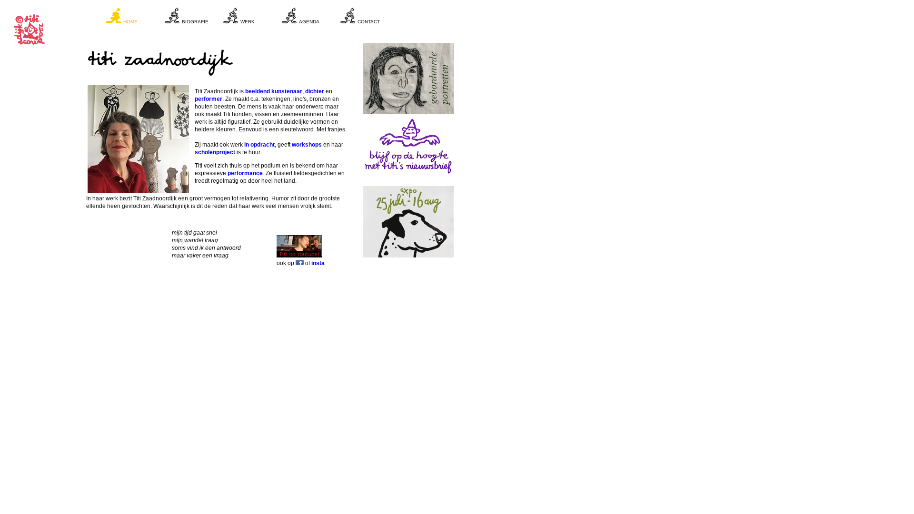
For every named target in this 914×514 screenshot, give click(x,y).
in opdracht (259, 144)
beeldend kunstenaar (273, 91)
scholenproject (215, 152)
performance (245, 173)
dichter (314, 91)
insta (318, 263)
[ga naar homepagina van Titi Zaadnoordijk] (30, 47)
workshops (307, 144)
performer (208, 99)
